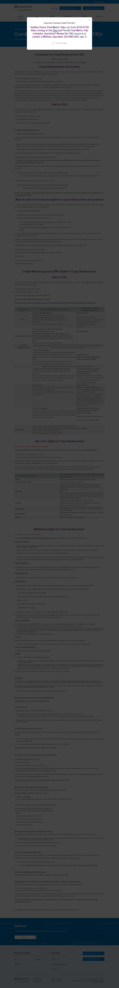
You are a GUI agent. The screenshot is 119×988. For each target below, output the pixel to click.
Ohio (55, 30)
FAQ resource (76, 33)
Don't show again (61, 43)
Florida (66, 30)
